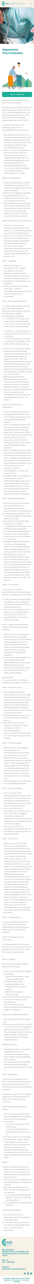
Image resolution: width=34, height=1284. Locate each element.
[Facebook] (25, 1273)
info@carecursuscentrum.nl (14, 1269)
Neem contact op (17, 94)
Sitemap (17, 1282)
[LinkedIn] (28, 1273)
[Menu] (31, 3)
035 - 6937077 (8, 1262)
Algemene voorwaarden (12, 1280)
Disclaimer (25, 1280)
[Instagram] (31, 1273)
